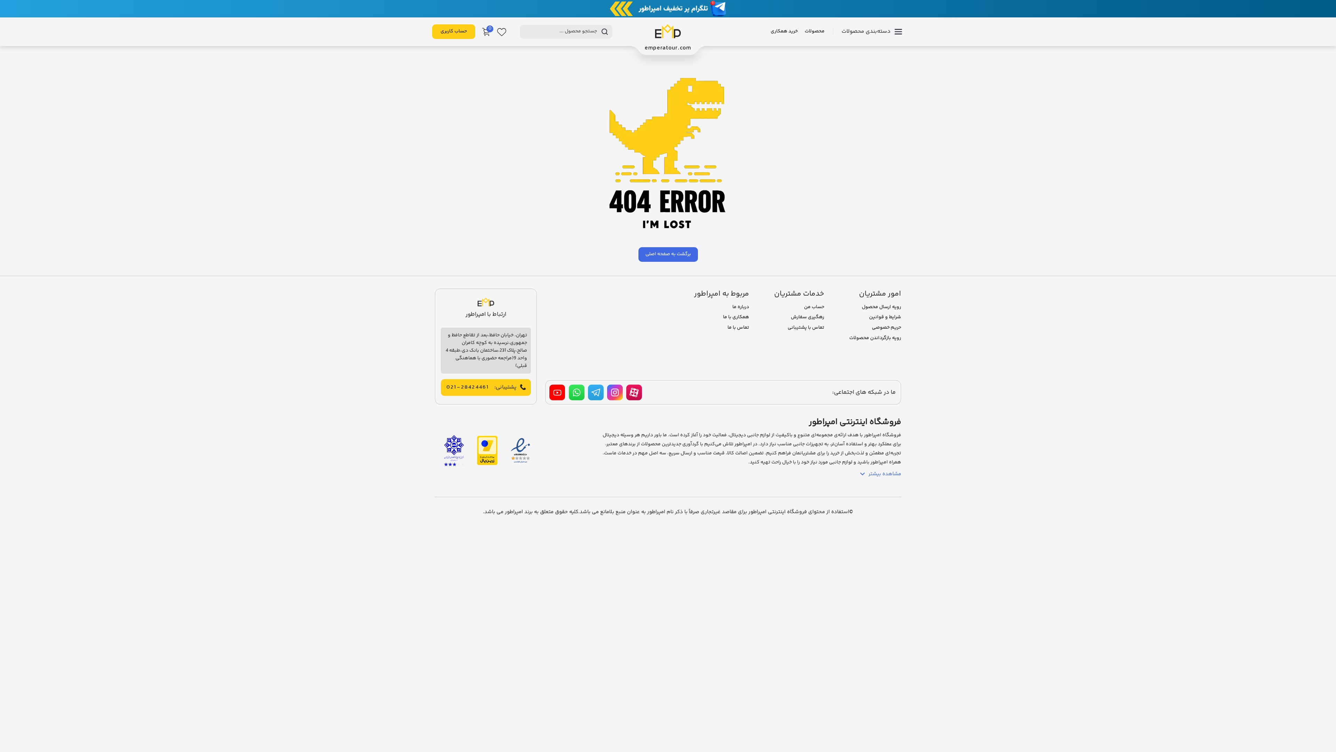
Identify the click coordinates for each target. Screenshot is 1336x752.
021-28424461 (467, 387)
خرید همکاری (784, 31)
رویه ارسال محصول (881, 307)
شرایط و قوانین (885, 317)
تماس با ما (738, 327)
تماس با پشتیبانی (806, 327)
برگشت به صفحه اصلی (668, 254)
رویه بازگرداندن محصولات (875, 338)
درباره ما (740, 307)
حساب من (814, 307)
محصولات (815, 31)
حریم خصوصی (886, 327)
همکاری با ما (736, 317)
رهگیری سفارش (807, 317)
